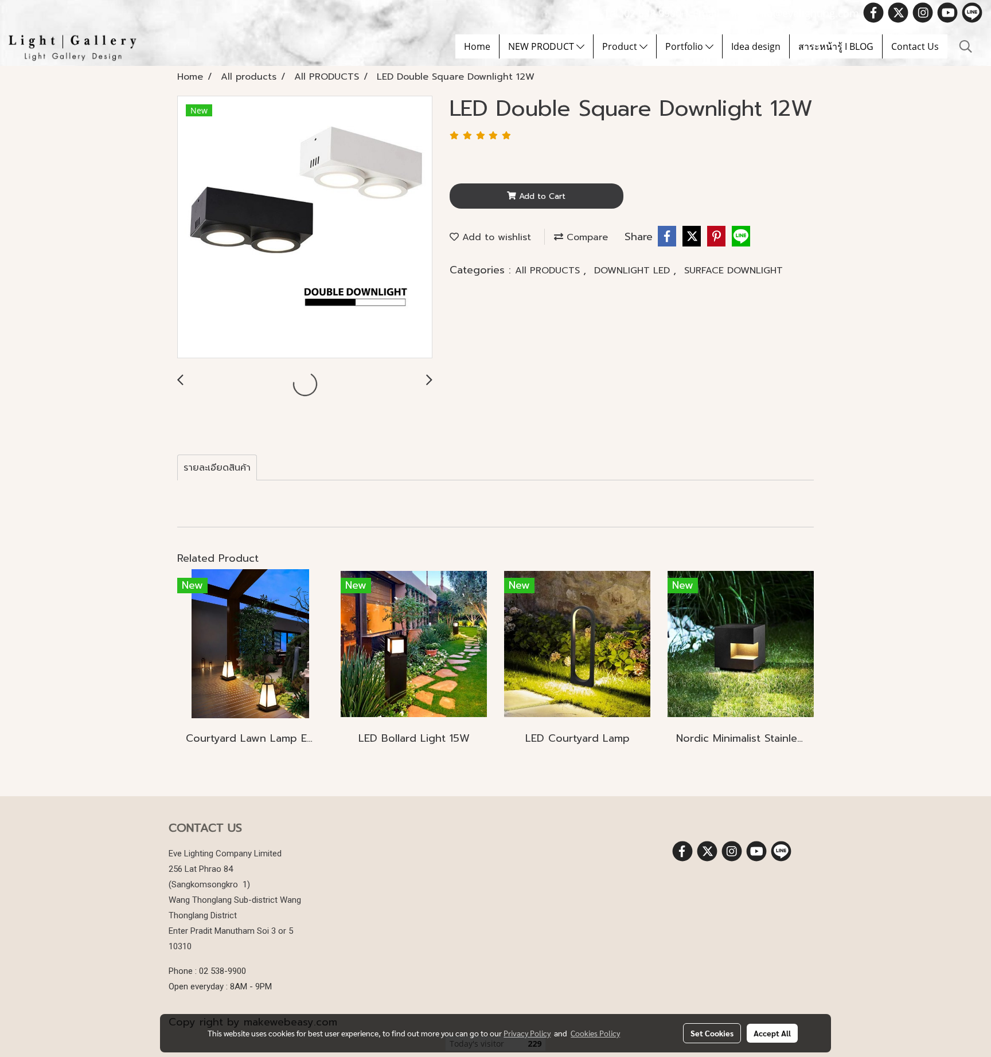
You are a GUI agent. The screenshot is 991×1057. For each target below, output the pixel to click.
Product (620, 46)
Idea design (756, 46)
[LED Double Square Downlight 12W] (305, 227)
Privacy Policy (527, 1033)
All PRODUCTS (549, 270)
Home (477, 46)
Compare (585, 237)
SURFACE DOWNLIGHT (733, 270)
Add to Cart (540, 196)
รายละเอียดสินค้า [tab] (217, 468)
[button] (965, 46)
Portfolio (685, 46)
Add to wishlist (495, 237)
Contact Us (915, 46)
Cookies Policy (595, 1033)
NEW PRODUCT (542, 46)
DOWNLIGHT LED (633, 270)
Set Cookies (712, 1033)
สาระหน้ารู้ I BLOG (835, 46)
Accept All (772, 1033)
